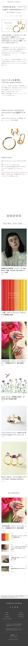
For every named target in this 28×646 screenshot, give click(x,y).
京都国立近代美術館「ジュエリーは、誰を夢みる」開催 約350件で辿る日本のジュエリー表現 (13, 270)
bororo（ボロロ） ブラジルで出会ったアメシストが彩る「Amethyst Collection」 (14, 478)
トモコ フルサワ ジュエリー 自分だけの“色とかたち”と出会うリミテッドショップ (13, 434)
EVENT (2, 523)
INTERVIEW (21, 614)
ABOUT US (21, 616)
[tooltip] (8, 216)
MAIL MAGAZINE (7, 618)
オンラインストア (7, 120)
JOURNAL (7, 616)
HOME (2, 596)
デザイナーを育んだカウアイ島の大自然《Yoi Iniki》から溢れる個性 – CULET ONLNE (19, 548)
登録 (20, 629)
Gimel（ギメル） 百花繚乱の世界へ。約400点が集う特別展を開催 (13, 398)
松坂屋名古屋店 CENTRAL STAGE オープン (18, 569)
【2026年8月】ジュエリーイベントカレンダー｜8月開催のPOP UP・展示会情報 (13, 362)
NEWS (12, 544)
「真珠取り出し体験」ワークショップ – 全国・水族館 (18, 558)
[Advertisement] (14, 200)
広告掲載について (14, 635)
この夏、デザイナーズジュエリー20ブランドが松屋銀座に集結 (13, 314)
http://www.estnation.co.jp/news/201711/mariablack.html (14, 172)
